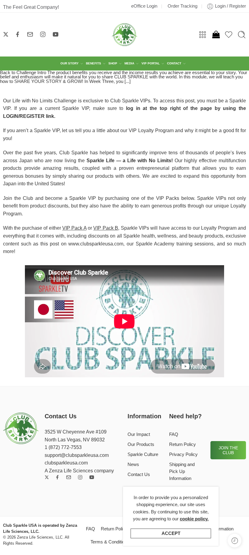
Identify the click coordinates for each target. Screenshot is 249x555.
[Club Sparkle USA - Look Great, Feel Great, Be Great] (124, 34)
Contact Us (139, 474)
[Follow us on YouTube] (55, 34)
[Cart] (215, 34)
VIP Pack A (74, 228)
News (133, 464)
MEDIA (129, 63)
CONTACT (174, 63)
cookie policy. (194, 518)
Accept (171, 533)
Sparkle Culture (143, 454)
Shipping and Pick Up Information (182, 471)
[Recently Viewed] (234, 540)
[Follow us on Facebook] (18, 34)
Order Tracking (182, 6)
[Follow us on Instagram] (42, 34)
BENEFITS (93, 63)
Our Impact (139, 434)
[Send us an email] (30, 34)
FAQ (173, 434)
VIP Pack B (105, 228)
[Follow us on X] (6, 34)
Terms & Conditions (109, 542)
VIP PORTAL (151, 63)
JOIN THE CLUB (228, 450)
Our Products (141, 444)
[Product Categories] (202, 34)
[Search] (241, 34)
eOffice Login (144, 6)
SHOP (112, 63)
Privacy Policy (183, 454)
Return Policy (182, 444)
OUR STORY (69, 63)
